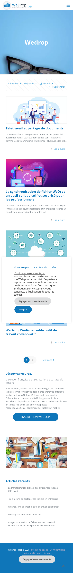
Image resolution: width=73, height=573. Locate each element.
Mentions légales (39, 549)
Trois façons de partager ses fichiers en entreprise (33, 498)
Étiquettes (29, 83)
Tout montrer (58, 86)
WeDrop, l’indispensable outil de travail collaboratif (31, 332)
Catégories (13, 83)
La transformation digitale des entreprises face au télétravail (33, 489)
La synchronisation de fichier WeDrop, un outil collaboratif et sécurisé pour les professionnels (36, 195)
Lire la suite (59, 148)
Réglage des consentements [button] (37, 559)
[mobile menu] (68, 5)
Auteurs (47, 83)
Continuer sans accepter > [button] (29, 273)
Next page (47, 359)
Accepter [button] (23, 309)
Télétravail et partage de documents (34, 128)
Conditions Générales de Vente (37, 552)
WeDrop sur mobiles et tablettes (24, 514)
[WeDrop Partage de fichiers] (17, 5)
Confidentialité (57, 549)
